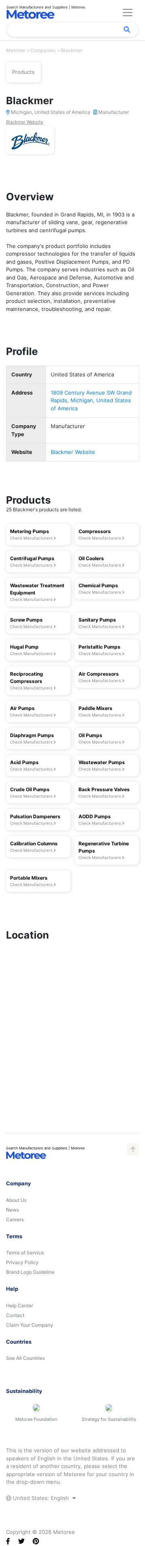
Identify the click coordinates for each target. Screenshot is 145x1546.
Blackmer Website (24, 122)
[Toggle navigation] (128, 12)
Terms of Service (25, 1253)
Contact (15, 1315)
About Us (16, 1200)
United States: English (40, 1498)
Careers (15, 1219)
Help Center (19, 1305)
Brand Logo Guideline (30, 1272)
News (12, 1210)
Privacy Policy (22, 1262)
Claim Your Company (29, 1325)
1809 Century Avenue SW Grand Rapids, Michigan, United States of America (91, 400)
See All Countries (25, 1358)
